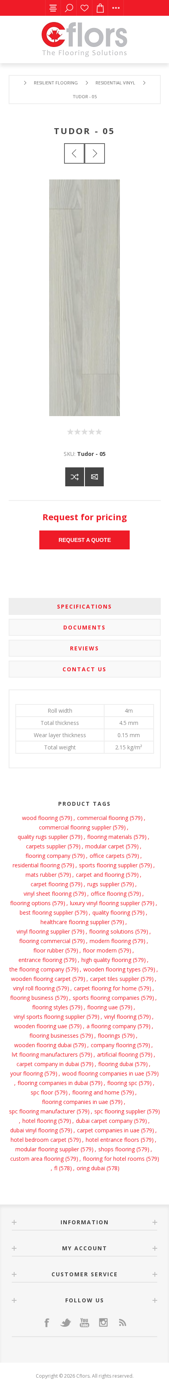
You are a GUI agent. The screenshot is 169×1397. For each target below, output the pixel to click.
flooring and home (95, 1092)
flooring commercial (44, 941)
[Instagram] (103, 1322)
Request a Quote (85, 540)
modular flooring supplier (47, 1149)
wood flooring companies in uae (103, 1073)
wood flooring (40, 818)
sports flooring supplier (108, 865)
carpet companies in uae (108, 1130)
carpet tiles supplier (114, 978)
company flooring (113, 1045)
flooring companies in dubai (53, 1083)
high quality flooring (106, 960)
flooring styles (50, 1007)
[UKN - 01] (94, 153)
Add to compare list (74, 476)
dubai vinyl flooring (34, 1130)
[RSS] (122, 1322)
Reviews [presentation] (84, 648)
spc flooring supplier (119, 1111)
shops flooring (116, 1149)
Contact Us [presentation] (84, 669)
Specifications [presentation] (84, 606)
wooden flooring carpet (41, 978)
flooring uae (102, 1007)
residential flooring (36, 865)
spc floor (42, 1092)
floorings (109, 1035)
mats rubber (41, 874)
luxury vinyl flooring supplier (105, 903)
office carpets (107, 855)
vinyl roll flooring (34, 988)
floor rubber (48, 950)
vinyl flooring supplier (43, 931)
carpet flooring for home (105, 988)
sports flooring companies (106, 997)
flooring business (31, 997)
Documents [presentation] (84, 627)
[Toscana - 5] (74, 153)
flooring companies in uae (75, 1102)
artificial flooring (117, 1054)
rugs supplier (103, 884)
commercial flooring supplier (75, 827)
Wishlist (84, 8)
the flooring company (36, 969)
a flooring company (111, 1026)
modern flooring (110, 941)
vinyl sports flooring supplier (49, 1016)
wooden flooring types (112, 969)
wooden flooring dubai (43, 1045)
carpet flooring (49, 884)
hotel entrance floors (112, 1139)
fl (55, 1168)
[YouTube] (84, 1322)
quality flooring (111, 912)
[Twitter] (65, 1322)
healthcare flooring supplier (75, 922)
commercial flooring (102, 818)
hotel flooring (39, 1120)
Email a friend (94, 476)
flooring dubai (115, 1064)
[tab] (85, 606)
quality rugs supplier (43, 836)
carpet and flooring (100, 874)
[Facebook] (47, 1322)
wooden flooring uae (40, 1026)
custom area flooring (37, 1158)
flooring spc (122, 1083)
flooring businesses (54, 1035)
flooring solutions (111, 931)
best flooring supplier (46, 912)
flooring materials (109, 836)
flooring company (48, 855)
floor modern (100, 950)
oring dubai (91, 1168)
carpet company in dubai (48, 1064)
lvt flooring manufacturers (45, 1054)
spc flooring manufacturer (42, 1111)
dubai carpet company (104, 1120)
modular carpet (104, 846)
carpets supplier (46, 846)
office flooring (109, 893)
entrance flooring (40, 960)
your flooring (26, 1073)
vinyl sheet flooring (48, 893)
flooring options (30, 903)
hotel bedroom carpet (38, 1139)
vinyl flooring (120, 1016)
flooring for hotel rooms (114, 1158)
